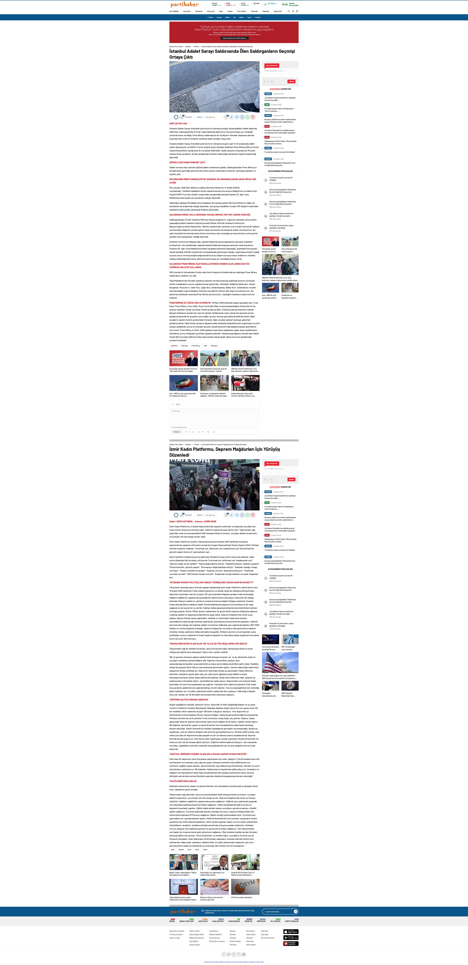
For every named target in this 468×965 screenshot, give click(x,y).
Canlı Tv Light (174, 938)
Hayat (249, 17)
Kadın (230, 11)
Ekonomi (211, 11)
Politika (257, 17)
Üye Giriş (264, 931)
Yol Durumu (275, 920)
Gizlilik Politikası (224, 962)
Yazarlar (266, 11)
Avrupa (219, 17)
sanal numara (194, 945)
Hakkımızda (208, 962)
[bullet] (202, 431)
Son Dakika (174, 11)
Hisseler (248, 920)
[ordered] (199, 431)
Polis (205, 346)
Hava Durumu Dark (176, 931)
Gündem (199, 11)
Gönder (177, 432)
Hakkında (184, 346)
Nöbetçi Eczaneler (196, 938)
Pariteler (261, 920)
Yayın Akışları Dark (196, 934)
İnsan (189, 849)
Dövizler (233, 934)
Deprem (181, 849)
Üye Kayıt (264, 934)
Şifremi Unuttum (267, 938)
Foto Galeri (241, 11)
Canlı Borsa (213, 931)
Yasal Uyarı (260, 962)
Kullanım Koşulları (249, 962)
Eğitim (241, 17)
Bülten (227, 17)
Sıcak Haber (251, 945)
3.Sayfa (210, 17)
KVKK (240, 962)
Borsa (172, 920)
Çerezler (234, 962)
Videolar (254, 11)
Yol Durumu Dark (176, 934)
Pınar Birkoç (195, 346)
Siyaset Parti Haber (176, 46)
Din (234, 17)
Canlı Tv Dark (194, 931)
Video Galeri (251, 934)
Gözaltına (174, 346)
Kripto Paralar (292, 920)
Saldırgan (214, 346)
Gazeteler (278, 11)
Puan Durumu (234, 920)
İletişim (215, 962)
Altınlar (233, 931)
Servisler (187, 11)
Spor (221, 11)
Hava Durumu (218, 920)
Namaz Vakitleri (187, 920)
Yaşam (205, 849)
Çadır (173, 849)
